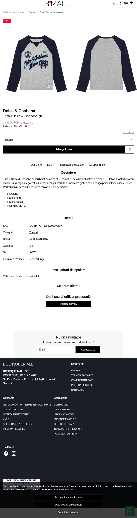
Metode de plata (64, 424)
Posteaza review (68, 303)
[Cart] (131, 3)
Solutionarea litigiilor (17, 424)
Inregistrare (62, 409)
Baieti (5, 12)
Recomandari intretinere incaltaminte (27, 404)
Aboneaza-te (88, 349)
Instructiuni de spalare (71, 164)
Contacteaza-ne (13, 409)
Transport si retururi (68, 429)
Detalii (50, 164)
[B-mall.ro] (56, 3)
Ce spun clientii (97, 164)
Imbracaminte (18, 12)
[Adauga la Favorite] (129, 150)
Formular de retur (66, 433)
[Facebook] (7, 453)
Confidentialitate (82, 380)
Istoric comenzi (64, 414)
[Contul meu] (126, 3)
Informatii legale (14, 429)
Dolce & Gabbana (38, 239)
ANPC (6, 419)
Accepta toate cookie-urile (68, 497)
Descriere (36, 164)
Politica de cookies (121, 486)
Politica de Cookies (83, 385)
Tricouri (32, 12)
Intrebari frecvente (16, 414)
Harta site (77, 389)
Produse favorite (65, 419)
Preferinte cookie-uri (68, 512)
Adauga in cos (63, 149)
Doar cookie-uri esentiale (68, 504)
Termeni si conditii (82, 375)
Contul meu (61, 404)
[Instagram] (15, 453)
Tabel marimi (128, 132)
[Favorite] (120, 3)
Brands (75, 370)
